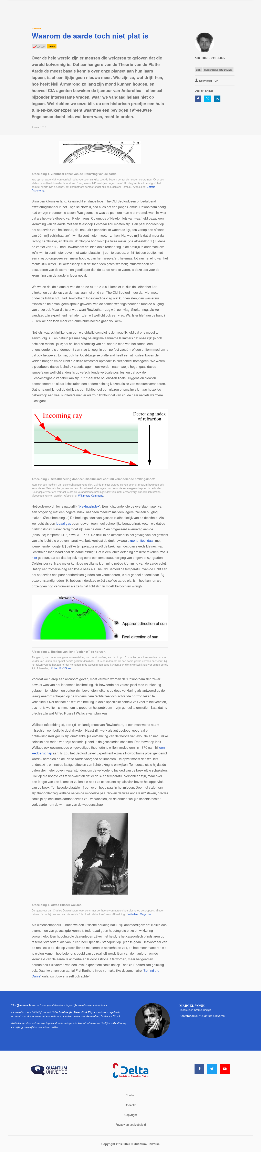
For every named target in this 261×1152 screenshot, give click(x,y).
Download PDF (208, 80)
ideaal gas (63, 523)
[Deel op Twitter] (207, 99)
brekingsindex (89, 506)
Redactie (130, 1105)
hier (34, 557)
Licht (198, 69)
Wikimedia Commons (90, 495)
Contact (131, 1095)
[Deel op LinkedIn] (217, 99)
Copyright (130, 1115)
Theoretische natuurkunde (218, 69)
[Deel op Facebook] (198, 99)
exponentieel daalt (141, 540)
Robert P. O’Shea (61, 668)
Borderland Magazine (138, 914)
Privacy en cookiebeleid (130, 1124)
